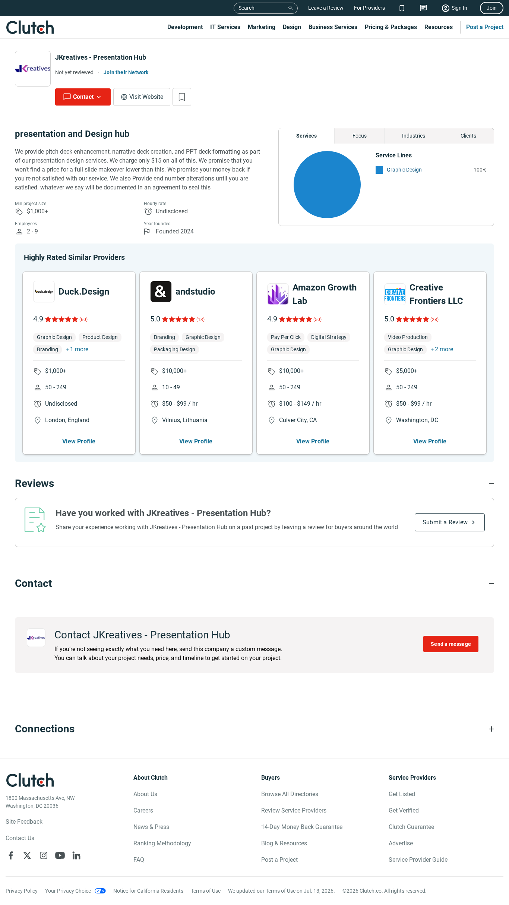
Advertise (401, 843)
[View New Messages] (423, 8)
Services (306, 136)
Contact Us (20, 838)
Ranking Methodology (162, 843)
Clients (468, 136)
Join (492, 8)
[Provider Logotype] (33, 69)
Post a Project (484, 27)
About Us (145, 794)
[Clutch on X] (27, 855)
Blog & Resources (284, 843)
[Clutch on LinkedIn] (76, 855)
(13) (200, 319)
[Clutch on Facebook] (11, 855)
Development (185, 27)
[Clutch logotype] (30, 27)
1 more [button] (79, 349)
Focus (359, 136)
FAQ (138, 859)
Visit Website (146, 96)
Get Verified (404, 810)
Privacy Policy (22, 891)
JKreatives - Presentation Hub (100, 57)
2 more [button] (444, 349)
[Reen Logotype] (44, 291)
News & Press (151, 826)
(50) (317, 319)
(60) (83, 319)
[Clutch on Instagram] (43, 855)
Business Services (333, 27)
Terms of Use (206, 891)
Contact (83, 96)
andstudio (195, 291)
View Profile (78, 441)
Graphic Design (404, 170)
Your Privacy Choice (68, 891)
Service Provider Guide (418, 859)
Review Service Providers (293, 810)
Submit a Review (445, 522)
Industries (413, 136)
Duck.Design (84, 291)
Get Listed (402, 794)
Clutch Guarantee (411, 826)
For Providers (369, 8)
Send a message (451, 644)
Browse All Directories (289, 794)
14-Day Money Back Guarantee (301, 826)
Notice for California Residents (148, 891)
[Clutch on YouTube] (60, 855)
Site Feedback (24, 821)
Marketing (261, 27)
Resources (438, 27)
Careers (143, 810)
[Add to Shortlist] (182, 97)
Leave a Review (326, 8)
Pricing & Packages (391, 27)
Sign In (459, 8)
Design (292, 27)
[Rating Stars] (61, 319)
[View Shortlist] (401, 8)
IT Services (225, 27)
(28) (434, 319)
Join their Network (126, 72)
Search (246, 8)
